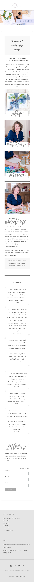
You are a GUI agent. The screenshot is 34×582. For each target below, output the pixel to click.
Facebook (6, 528)
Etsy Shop (6, 520)
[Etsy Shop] (23, 565)
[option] (17, 17)
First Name (9, 477)
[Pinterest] (19, 565)
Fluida (16, 576)
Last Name (8, 483)
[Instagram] (11, 565)
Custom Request (8, 530)
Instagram (6, 525)
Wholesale (6, 523)
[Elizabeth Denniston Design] (15, 5)
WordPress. (22, 576)
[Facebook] (15, 565)
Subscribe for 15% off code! (11, 518)
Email (7, 470)
